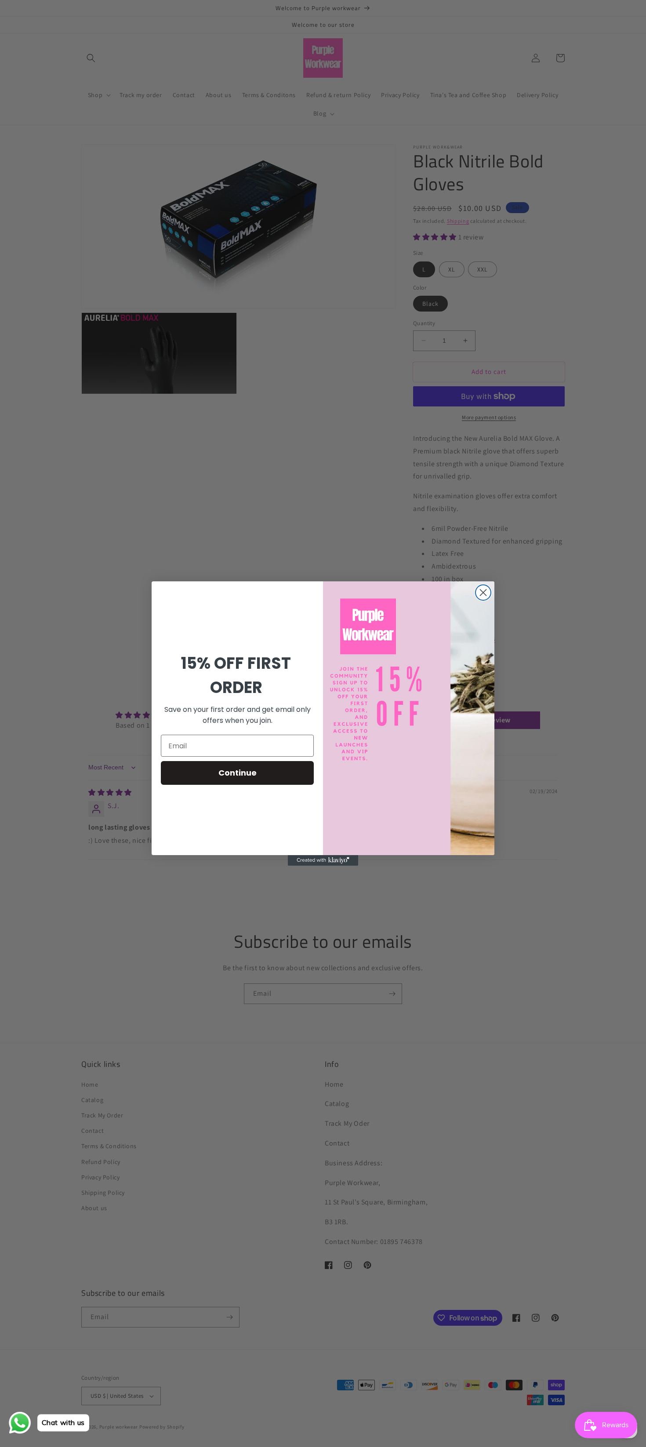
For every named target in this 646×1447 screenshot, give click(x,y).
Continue (237, 772)
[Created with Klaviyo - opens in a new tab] (323, 860)
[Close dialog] (483, 592)
